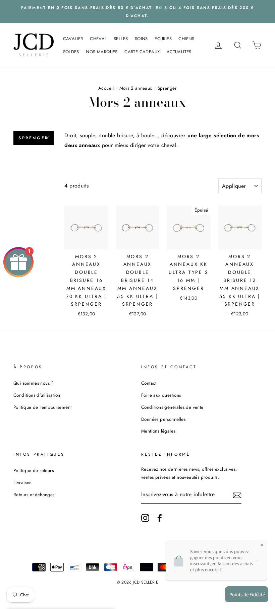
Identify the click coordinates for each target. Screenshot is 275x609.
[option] (137, 11)
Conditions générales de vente (172, 407)
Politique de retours (33, 470)
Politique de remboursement (42, 407)
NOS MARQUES (101, 52)
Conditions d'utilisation (36, 395)
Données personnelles (163, 419)
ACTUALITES (179, 52)
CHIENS (186, 38)
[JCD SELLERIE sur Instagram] (145, 518)
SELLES (121, 38)
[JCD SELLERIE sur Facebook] (160, 518)
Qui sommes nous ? (33, 383)
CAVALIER (73, 38)
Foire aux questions (161, 395)
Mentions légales (158, 431)
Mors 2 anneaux (135, 88)
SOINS (141, 38)
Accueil (106, 88)
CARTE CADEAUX (142, 52)
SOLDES (71, 52)
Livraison (22, 482)
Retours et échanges (34, 494)
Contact (149, 383)
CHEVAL (98, 38)
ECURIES (163, 38)
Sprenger (33, 138)
